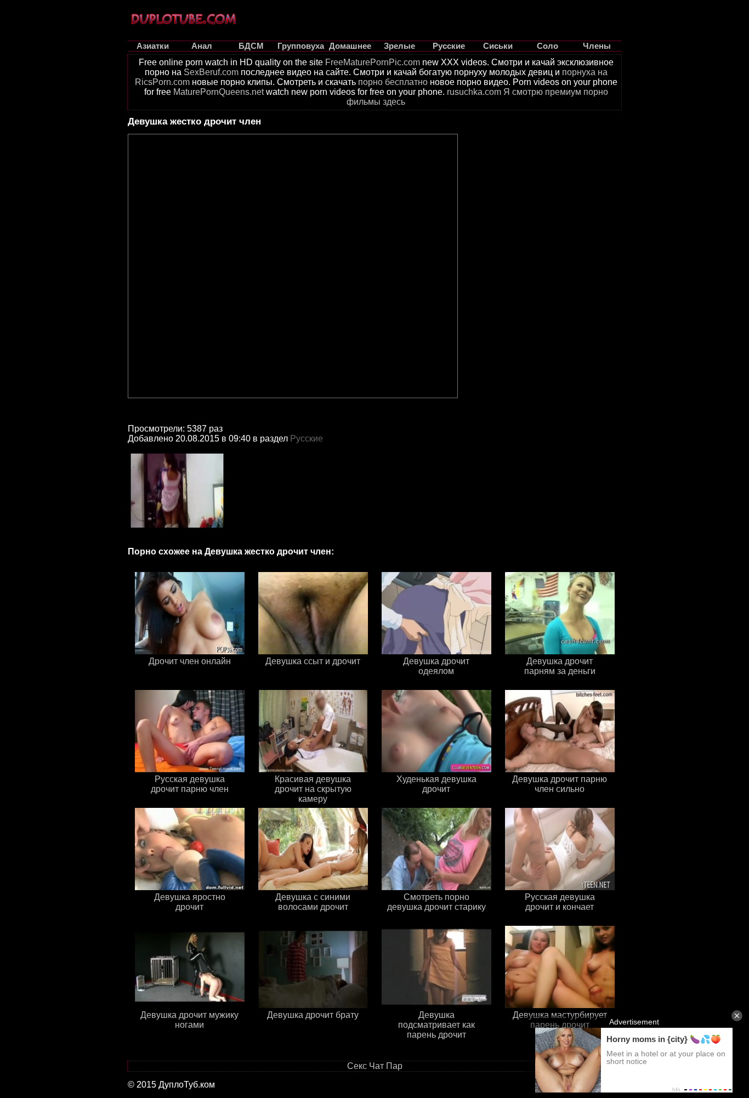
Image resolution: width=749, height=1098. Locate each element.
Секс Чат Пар (374, 1066)
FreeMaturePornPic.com (372, 62)
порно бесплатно (393, 82)
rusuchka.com (474, 92)
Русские (306, 438)
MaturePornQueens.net (218, 92)
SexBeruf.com (211, 72)
